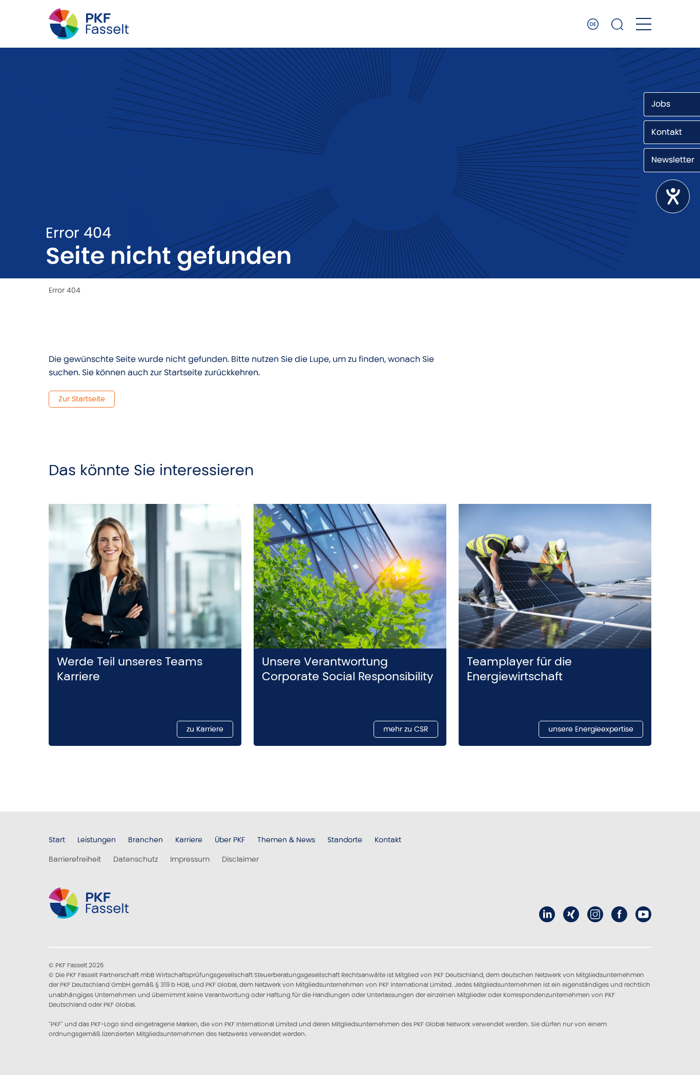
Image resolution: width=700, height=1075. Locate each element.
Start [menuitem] (57, 840)
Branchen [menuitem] (145, 840)
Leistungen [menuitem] (96, 840)
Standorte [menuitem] (344, 840)
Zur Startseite (81, 399)
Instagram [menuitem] (595, 914)
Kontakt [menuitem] (388, 840)
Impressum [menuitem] (190, 859)
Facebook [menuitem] (619, 914)
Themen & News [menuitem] (286, 840)
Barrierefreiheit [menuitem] (75, 859)
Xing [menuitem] (571, 914)
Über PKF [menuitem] (230, 840)
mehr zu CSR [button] (405, 729)
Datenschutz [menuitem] (135, 859)
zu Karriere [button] (205, 729)
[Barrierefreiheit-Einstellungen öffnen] (673, 196)
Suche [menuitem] (617, 24)
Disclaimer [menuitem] (240, 859)
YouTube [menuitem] (643, 914)
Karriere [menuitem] (188, 840)
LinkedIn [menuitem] (547, 914)
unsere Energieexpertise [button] (590, 729)
